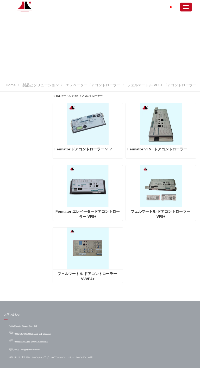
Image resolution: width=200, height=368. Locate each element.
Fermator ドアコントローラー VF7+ (84, 149)
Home (10, 85)
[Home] (24, 7)
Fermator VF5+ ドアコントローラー (157, 149)
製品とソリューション (40, 85)
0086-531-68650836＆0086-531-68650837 (33, 334)
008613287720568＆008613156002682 (31, 341)
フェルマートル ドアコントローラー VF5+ (161, 214)
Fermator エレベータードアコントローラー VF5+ (87, 214)
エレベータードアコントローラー (93, 85)
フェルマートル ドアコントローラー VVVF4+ (88, 276)
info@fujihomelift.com (30, 349)
